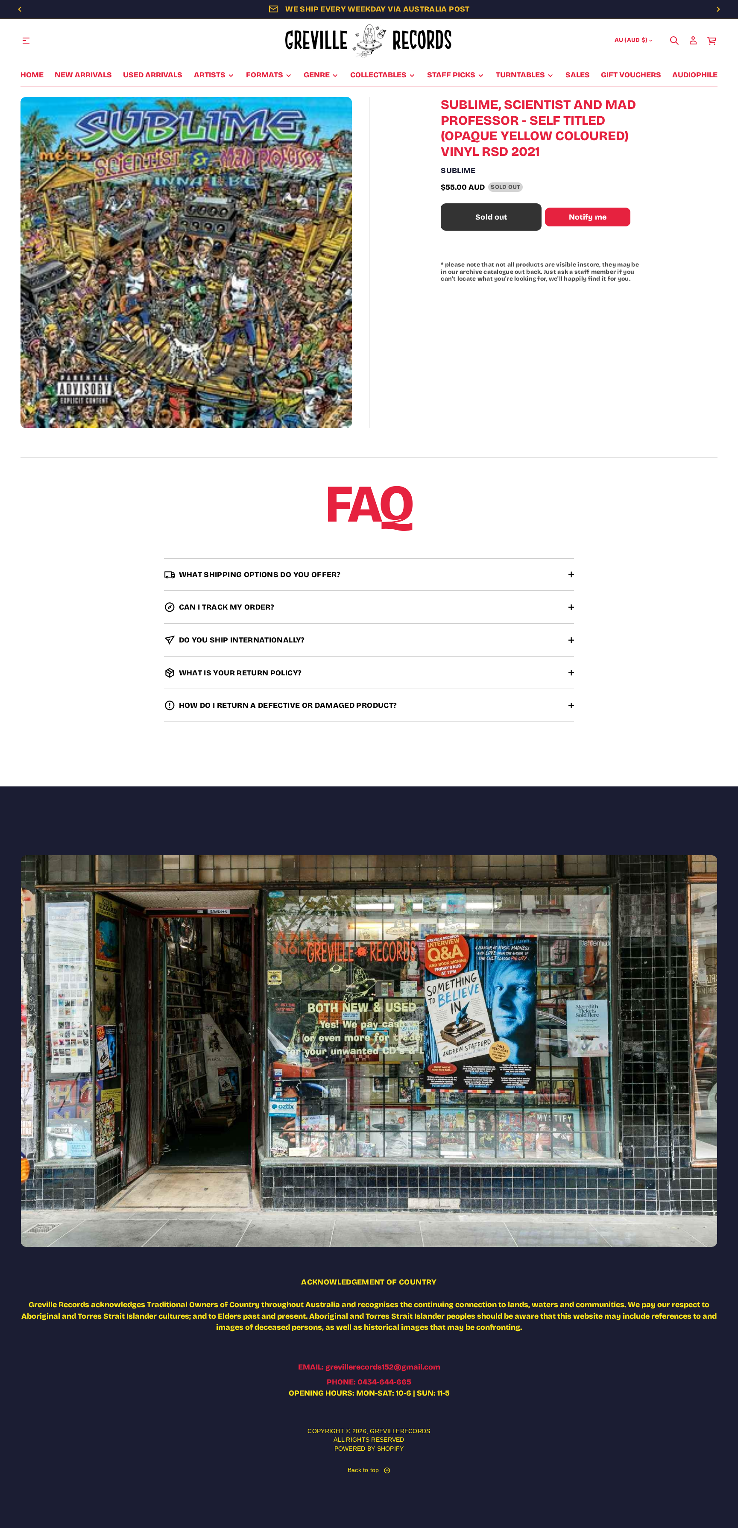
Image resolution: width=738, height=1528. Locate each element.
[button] (674, 40)
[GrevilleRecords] (369, 40)
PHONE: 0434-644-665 (369, 1382)
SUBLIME (458, 170)
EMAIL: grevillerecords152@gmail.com (369, 1367)
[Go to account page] (693, 40)
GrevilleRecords (400, 1431)
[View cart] (712, 40)
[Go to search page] (674, 40)
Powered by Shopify (369, 1449)
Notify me (588, 217)
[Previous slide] (19, 9)
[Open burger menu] (26, 40)
